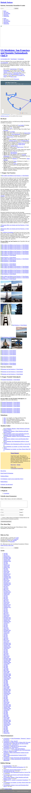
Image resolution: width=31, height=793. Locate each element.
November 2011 (7, 630)
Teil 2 (4, 419)
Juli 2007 (5, 695)
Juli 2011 (5, 634)
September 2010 (7, 647)
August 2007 (6, 694)
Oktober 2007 (6, 692)
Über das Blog (6, 13)
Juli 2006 (5, 711)
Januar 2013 (6, 616)
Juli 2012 (5, 624)
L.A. (11, 127)
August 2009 (6, 663)
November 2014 (7, 592)
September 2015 (7, 584)
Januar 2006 (6, 718)
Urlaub (4, 473)
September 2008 (7, 677)
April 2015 (5, 588)
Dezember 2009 (7, 658)
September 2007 (7, 693)
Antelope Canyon (7, 72)
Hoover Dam (13, 76)
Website (18, 464)
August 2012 (6, 622)
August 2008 (6, 679)
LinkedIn (14, 540)
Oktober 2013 (6, 606)
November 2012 (7, 618)
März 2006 (5, 716)
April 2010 (5, 653)
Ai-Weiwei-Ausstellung (7, 232)
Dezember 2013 (7, 604)
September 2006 (7, 708)
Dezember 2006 (7, 704)
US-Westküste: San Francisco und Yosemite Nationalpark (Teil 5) (15, 53)
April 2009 (5, 668)
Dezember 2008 (7, 674)
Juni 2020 (5, 563)
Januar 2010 (6, 657)
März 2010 (5, 654)
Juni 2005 (5, 727)
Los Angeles (20, 75)
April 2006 (5, 715)
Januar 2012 (6, 629)
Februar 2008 (6, 686)
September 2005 (7, 724)
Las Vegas (5, 130)
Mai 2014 (5, 598)
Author (21, 509)
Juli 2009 (5, 665)
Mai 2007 (5, 698)
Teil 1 (10, 75)
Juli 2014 (5, 595)
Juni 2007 (5, 697)
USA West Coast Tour (5, 116)
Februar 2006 (6, 717)
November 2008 (7, 675)
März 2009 (5, 670)
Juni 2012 (5, 625)
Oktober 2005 (6, 722)
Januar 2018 (6, 572)
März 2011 (5, 639)
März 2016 (5, 579)
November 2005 (7, 721)
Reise (2, 473)
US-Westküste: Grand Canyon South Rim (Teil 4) (16, 434)
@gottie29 (5, 752)
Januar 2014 (6, 603)
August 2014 (6, 594)
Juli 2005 (5, 726)
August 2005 (6, 725)
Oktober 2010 (6, 645)
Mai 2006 (5, 713)
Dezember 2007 (7, 689)
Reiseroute (16, 79)
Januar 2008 (6, 688)
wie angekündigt (4, 62)
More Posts (13, 464)
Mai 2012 (5, 626)
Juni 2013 (5, 609)
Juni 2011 (5, 635)
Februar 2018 (6, 571)
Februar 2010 (6, 656)
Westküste (11, 473)
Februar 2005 (6, 733)
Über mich (5, 12)
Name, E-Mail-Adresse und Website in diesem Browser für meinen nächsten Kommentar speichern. (15, 518)
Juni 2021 (5, 554)
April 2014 (5, 599)
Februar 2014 (6, 602)
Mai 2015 (5, 586)
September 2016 (7, 577)
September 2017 (7, 576)
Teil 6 (4, 423)
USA (7, 473)
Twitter (17, 537)
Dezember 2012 (7, 617)
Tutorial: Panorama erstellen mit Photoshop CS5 (14, 767)
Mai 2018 (5, 568)
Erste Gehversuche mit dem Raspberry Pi (20, 757)
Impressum (5, 14)
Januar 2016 (6, 581)
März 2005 (5, 731)
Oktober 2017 (6, 575)
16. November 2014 (5, 59)
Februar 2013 (6, 615)
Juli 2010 (5, 649)
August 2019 (6, 566)
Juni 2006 (5, 712)
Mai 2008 (5, 683)
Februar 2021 (6, 556)
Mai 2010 (5, 652)
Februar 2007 (6, 702)
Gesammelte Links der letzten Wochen (12, 769)
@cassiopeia (6, 493)
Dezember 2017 (7, 574)
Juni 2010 (5, 650)
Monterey (15, 158)
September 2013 (7, 607)
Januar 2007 (6, 703)
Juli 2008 (5, 680)
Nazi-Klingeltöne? (7, 765)
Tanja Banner (14, 59)
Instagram (12, 541)
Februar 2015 (6, 590)
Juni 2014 (5, 597)
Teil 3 (4, 420)
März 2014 (5, 600)
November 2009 (7, 659)
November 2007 (7, 690)
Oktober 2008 (6, 676)
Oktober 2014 (6, 593)
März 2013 (5, 613)
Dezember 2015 (7, 583)
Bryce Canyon (10, 136)
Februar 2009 (6, 671)
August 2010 (6, 648)
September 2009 (7, 662)
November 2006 (7, 706)
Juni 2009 (5, 666)
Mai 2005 (5, 729)
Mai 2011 (5, 636)
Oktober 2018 (6, 567)
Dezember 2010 (7, 643)
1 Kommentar (21, 59)
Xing (9, 540)
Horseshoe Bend (17, 72)
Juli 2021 (5, 553)
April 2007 (5, 699)
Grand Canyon (21, 143)
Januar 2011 (6, 642)
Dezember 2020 (7, 557)
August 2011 (6, 633)
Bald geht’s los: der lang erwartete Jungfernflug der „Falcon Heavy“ (15, 744)
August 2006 (6, 709)
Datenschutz (6, 16)
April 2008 (5, 684)
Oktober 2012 (6, 620)
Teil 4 (4, 421)
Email (21, 512)
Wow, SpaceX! (14, 741)
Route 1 (15, 161)
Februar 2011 (6, 640)
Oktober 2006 (6, 707)
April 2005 (5, 730)
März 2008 (5, 685)
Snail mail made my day (8, 771)
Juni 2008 (5, 681)
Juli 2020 (5, 562)
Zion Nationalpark (15, 74)
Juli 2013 (5, 608)
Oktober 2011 (6, 631)
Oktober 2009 (6, 661)
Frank (4, 755)
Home (4, 11)
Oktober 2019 (6, 565)
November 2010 (7, 644)
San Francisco (13, 69)
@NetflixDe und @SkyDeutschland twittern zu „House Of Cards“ (16, 750)
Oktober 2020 (6, 559)
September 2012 (7, 621)
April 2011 (5, 638)
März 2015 (5, 589)
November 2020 (7, 558)
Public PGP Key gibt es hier (7, 545)
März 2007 (5, 701)
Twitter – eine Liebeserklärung (18, 748)
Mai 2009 (5, 667)
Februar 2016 (6, 580)
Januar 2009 (6, 672)
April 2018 (5, 570)
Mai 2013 (5, 611)
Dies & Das (3, 470)
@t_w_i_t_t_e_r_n (7, 750)
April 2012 (5, 627)
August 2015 (6, 585)
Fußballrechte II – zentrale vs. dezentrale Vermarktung (15, 780)
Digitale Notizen (7, 2)
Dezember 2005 (7, 720)
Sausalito (3, 195)
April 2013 (5, 612)
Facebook (16, 539)
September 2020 (7, 561)
